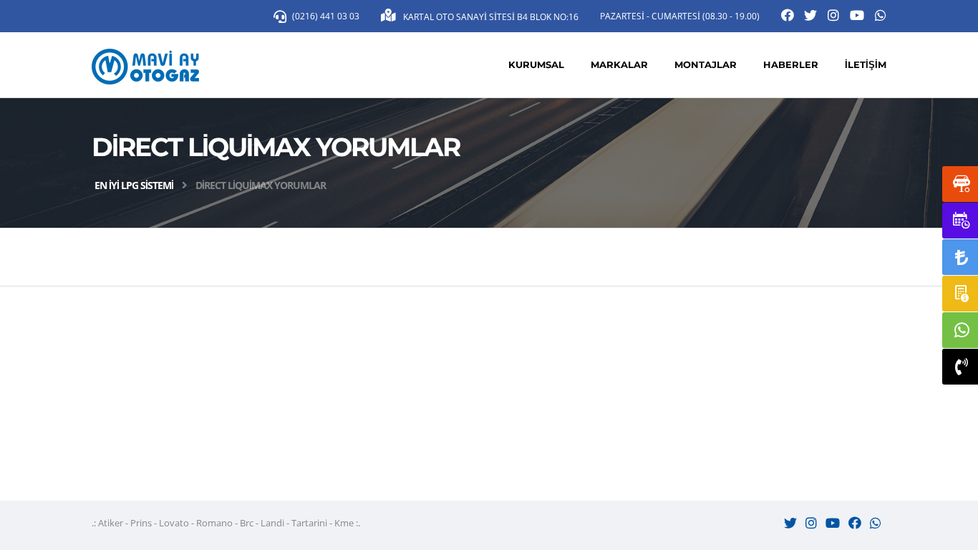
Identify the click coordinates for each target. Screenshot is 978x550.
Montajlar (705, 64)
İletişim (865, 64)
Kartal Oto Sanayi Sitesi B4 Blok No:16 (489, 17)
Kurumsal (536, 64)
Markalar (619, 64)
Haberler (790, 64)
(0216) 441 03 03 (325, 16)
